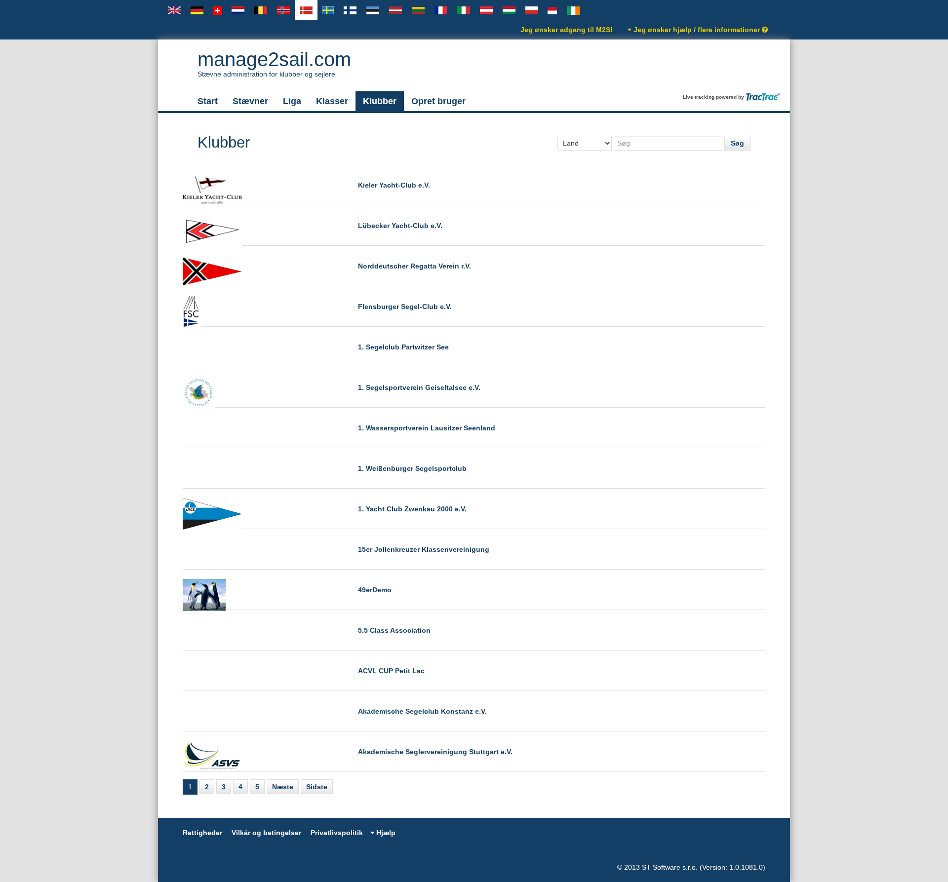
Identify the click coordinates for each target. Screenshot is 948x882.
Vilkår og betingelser (266, 833)
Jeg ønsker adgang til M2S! (566, 30)
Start (208, 101)
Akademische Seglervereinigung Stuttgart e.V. (435, 752)
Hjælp (384, 833)
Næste (282, 787)
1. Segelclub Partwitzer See (403, 347)
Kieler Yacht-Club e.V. (394, 185)
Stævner (250, 101)
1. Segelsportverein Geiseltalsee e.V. (419, 387)
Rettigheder (202, 833)
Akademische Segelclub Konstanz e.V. (422, 711)
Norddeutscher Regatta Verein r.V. (414, 266)
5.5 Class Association (394, 630)
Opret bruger (438, 101)
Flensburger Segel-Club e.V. (405, 306)
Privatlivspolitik (337, 833)
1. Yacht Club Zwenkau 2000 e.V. (412, 509)
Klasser (332, 101)
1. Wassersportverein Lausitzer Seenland (426, 428)
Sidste (316, 787)
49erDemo (375, 590)
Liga (292, 101)
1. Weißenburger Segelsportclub (412, 468)
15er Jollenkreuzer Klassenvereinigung (423, 549)
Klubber (379, 101)
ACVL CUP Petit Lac (391, 671)
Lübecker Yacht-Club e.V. (400, 226)
